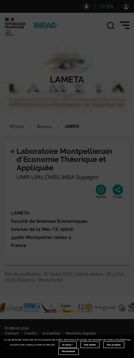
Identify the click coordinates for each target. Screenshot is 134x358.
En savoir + (67, 344)
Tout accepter (114, 344)
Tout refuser (90, 344)
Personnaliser (68, 351)
